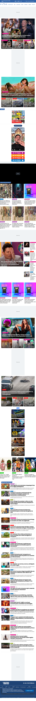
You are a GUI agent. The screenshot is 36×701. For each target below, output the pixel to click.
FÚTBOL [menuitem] (22, 4)
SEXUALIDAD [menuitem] (18, 4)
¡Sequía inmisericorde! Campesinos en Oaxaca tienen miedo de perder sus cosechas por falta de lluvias (22, 556)
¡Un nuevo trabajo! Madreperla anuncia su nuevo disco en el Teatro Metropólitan (18, 425)
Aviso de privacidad (9, 693)
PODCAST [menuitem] (33, 4)
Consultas (34, 687)
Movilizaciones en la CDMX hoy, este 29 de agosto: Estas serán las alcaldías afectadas (21, 595)
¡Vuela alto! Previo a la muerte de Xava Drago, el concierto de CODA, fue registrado (22, 520)
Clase (9, 687)
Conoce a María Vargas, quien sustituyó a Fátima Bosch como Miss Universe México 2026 (7, 45)
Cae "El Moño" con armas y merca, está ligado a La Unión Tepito (22, 564)
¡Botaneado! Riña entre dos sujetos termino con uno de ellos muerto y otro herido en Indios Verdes (17, 103)
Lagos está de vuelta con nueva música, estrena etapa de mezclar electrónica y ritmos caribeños (7, 345)
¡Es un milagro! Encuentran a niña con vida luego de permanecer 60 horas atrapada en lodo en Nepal (21, 502)
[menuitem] (16, 1)
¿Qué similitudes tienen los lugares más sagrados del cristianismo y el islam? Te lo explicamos (21, 581)
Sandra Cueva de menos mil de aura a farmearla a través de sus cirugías (29, 46)
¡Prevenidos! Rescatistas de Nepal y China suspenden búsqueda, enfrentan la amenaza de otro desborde (22, 646)
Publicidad (28, 693)
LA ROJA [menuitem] (4, 3)
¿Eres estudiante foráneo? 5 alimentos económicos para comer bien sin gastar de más (21, 511)
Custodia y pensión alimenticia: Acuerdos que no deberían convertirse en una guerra (18, 453)
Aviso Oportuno (29, 687)
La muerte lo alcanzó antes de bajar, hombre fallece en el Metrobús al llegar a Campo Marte (22, 527)
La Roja (14, 40)
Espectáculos (5, 33)
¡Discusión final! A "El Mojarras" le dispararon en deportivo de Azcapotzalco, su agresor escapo (18, 45)
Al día (25, 98)
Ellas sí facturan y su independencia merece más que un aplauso (18, 444)
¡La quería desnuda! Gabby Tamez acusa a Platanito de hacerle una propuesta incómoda (17, 335)
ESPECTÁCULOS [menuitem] (10, 4)
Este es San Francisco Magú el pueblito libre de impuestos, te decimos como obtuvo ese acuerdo (22, 572)
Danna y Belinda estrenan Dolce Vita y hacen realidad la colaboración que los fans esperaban (18, 94)
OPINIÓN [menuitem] (29, 4)
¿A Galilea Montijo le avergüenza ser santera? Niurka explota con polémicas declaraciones (22, 610)
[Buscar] (26, 1)
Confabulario (23, 687)
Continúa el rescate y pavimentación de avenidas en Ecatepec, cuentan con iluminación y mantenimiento (20, 494)
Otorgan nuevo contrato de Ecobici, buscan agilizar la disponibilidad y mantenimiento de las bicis (22, 618)
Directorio (15, 693)
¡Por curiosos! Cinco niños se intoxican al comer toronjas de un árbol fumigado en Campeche (21, 535)
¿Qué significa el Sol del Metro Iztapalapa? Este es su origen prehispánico (22, 486)
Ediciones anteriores (18, 125)
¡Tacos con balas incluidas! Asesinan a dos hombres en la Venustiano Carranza (7, 403)
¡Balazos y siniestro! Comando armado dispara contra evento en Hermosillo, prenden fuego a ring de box (6, 103)
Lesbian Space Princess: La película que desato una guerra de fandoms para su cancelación (29, 345)
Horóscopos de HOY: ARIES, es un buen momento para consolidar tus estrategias (21, 603)
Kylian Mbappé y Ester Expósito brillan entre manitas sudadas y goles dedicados (16, 36)
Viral (12, 499)
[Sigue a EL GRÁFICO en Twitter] (17, 696)
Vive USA (6, 687)
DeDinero (17, 687)
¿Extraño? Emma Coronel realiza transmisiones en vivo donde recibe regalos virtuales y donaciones (17, 344)
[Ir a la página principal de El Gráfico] (0, 4)
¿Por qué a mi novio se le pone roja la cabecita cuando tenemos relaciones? (22, 589)
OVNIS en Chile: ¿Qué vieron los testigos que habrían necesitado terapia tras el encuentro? (17, 415)
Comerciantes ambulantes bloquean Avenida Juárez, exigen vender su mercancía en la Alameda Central (29, 103)
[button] (13, 150)
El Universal (2, 687)
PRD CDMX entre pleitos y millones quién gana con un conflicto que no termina (17, 435)
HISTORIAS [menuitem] (5, 4)
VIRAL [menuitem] (15, 4)
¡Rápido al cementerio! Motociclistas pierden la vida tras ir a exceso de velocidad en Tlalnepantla (17, 393)
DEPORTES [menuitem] (25, 4)
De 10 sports (13, 687)
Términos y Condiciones (22, 693)
